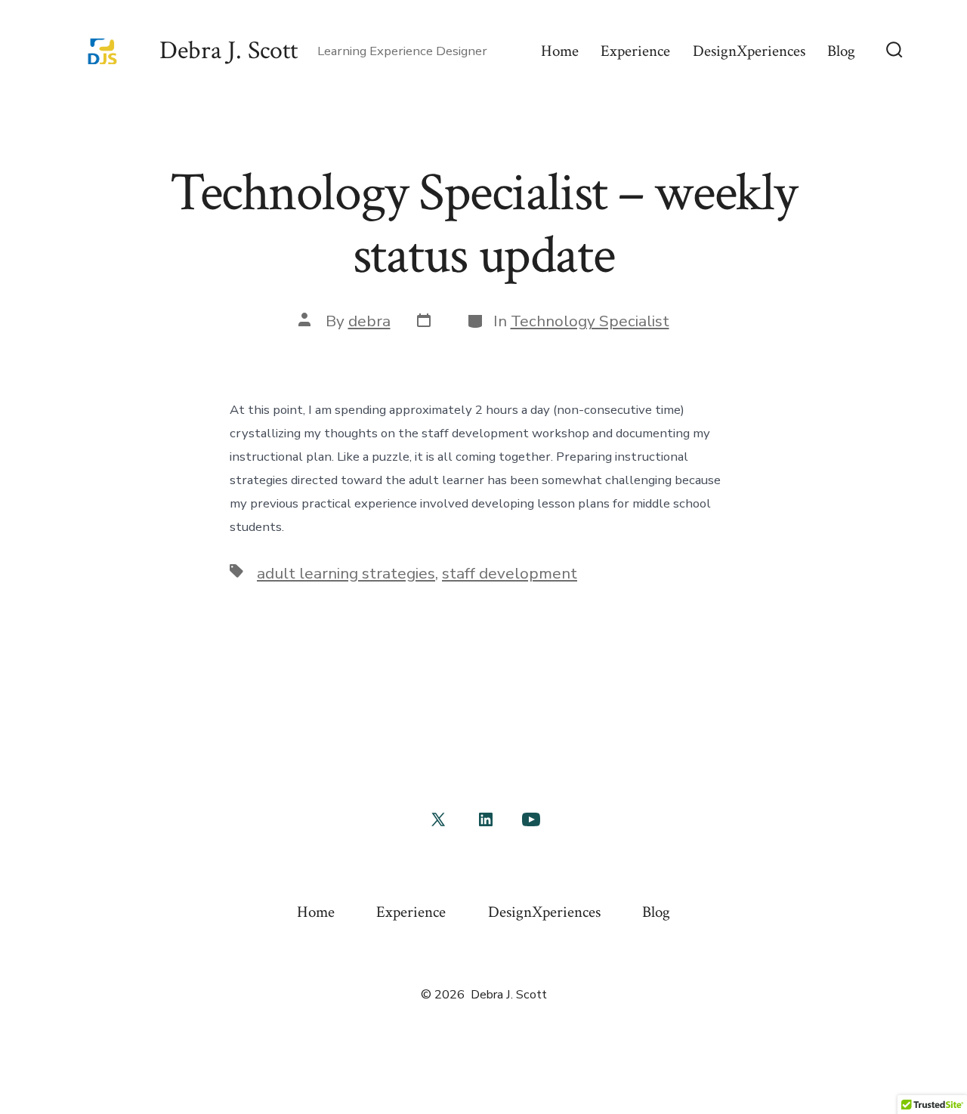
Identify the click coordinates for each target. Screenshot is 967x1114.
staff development (509, 573)
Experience (635, 51)
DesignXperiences (749, 51)
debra (369, 321)
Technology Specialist (590, 321)
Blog (841, 51)
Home (560, 51)
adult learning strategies (346, 573)
